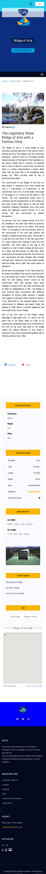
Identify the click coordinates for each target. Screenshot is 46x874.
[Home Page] (23, 710)
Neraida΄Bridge (12, 588)
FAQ (4, 794)
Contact (5, 784)
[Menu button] (42, 74)
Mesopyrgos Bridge (14, 582)
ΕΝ (7, 845)
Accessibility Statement (12, 798)
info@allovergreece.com (12, 827)
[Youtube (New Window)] (28, 719)
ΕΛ (3, 845)
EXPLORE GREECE (23, 50)
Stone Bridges (16, 81)
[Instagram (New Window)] (23, 719)
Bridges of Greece (30, 617)
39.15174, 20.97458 (34, 686)
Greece (5, 81)
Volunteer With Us (10, 780)
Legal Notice (7, 803)
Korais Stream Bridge (15, 593)
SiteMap (5, 789)
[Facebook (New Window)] (17, 719)
